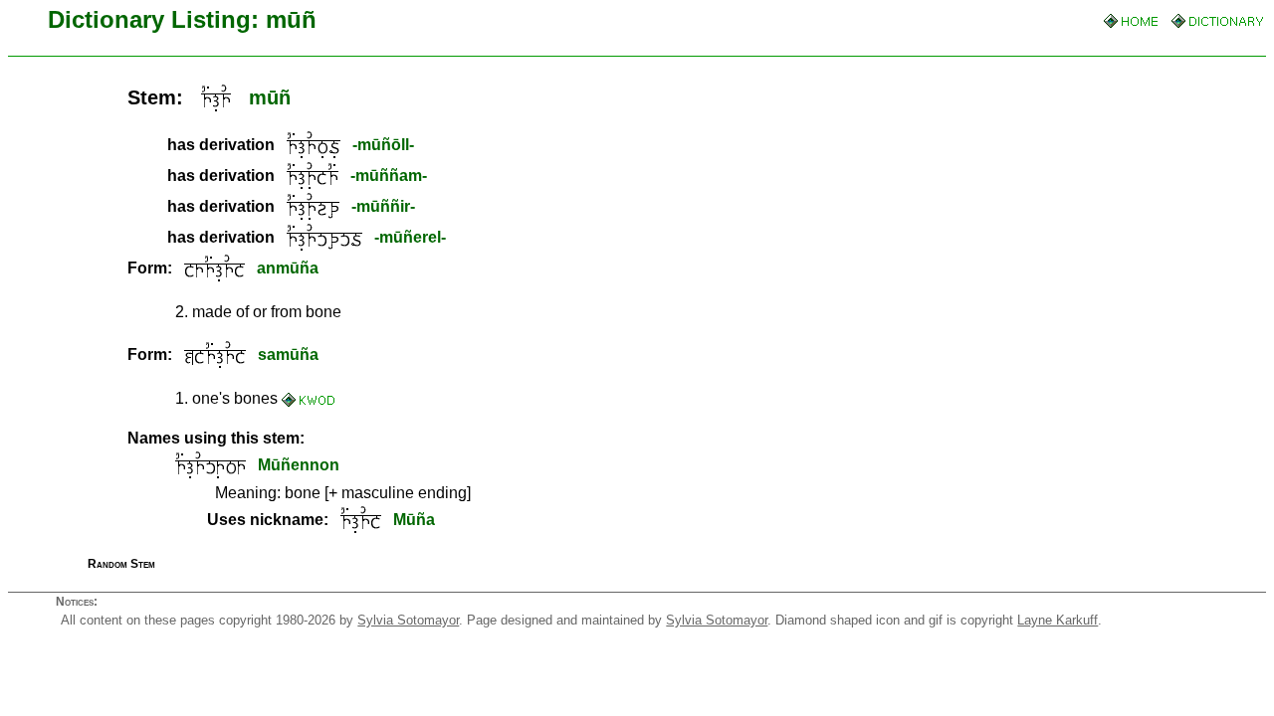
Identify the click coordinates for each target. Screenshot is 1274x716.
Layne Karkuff (1057, 620)
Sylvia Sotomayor (408, 620)
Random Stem (121, 564)
